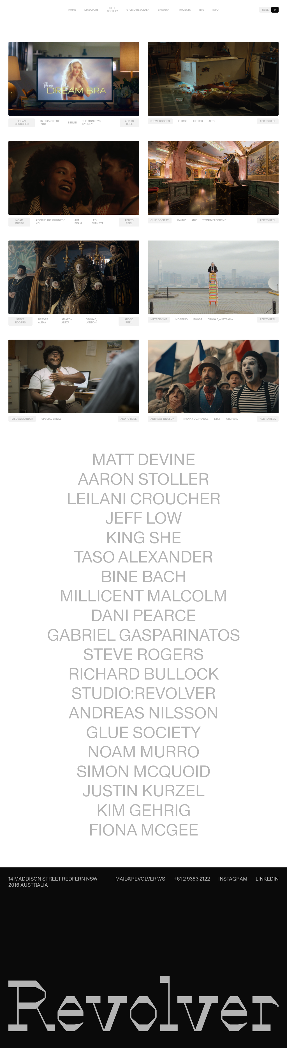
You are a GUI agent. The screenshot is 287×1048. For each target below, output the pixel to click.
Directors (91, 9)
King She (143, 537)
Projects (184, 9)
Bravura (163, 9)
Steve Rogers (160, 121)
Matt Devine (159, 319)
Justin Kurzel (143, 790)
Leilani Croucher (22, 123)
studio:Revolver (137, 9)
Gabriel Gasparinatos (143, 635)
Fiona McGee (143, 829)
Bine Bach (143, 576)
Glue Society (112, 9)
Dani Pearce (143, 615)
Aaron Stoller (143, 479)
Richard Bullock (143, 673)
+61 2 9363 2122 (191, 878)
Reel (265, 9)
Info (215, 9)
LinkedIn (267, 878)
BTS (201, 9)
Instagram (232, 878)
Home (72, 9)
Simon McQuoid (143, 771)
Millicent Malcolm (143, 595)
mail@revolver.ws (140, 878)
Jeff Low (143, 518)
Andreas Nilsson (163, 419)
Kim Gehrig (143, 810)
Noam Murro (19, 222)
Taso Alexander (22, 419)
